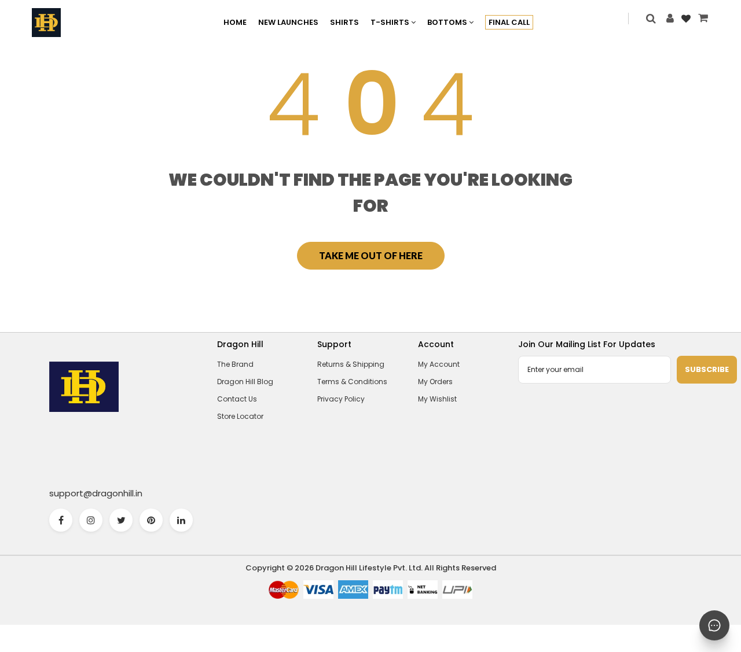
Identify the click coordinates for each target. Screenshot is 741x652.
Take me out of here (371, 255)
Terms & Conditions (352, 381)
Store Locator (240, 416)
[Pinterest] (151, 520)
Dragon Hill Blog (245, 381)
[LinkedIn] (181, 520)
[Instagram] (90, 520)
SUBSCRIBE (707, 369)
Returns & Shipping (350, 364)
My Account (439, 364)
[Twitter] (121, 520)
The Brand (235, 364)
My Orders (435, 381)
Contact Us (237, 399)
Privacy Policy (341, 399)
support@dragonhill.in (95, 493)
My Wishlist (437, 399)
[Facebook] (60, 520)
